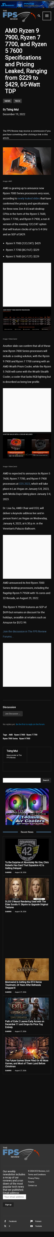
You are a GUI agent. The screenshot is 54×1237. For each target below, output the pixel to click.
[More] (48, 122)
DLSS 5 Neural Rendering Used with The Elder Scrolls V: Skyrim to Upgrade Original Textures (26, 904)
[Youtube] (31, 1226)
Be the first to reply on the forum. (30, 724)
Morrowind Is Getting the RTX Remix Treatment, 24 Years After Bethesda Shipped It (23, 984)
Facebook (13, 1221)
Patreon (38, 1221)
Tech (17, 101)
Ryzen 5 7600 (19, 734)
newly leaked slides (29, 198)
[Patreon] (31, 1221)
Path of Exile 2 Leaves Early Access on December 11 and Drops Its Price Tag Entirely (24, 1024)
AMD (11, 734)
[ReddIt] (28, 122)
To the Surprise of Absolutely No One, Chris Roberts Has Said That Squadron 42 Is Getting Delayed (27, 865)
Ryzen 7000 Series (10, 738)
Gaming (8, 872)
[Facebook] (15, 122)
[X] (21, 122)
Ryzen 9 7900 (24, 738)
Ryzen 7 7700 (31, 734)
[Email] (35, 122)
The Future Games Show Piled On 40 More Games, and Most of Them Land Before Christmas (26, 1063)
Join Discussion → (12, 713)
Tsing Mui (12, 109)
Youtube (38, 1226)
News (7, 101)
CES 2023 (24, 483)
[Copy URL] (41, 122)
